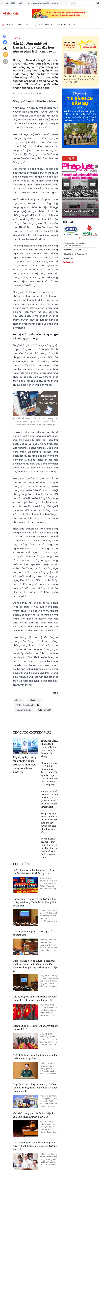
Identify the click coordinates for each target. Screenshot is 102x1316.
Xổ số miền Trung (75, 254)
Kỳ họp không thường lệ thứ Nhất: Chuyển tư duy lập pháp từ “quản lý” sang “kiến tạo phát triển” (49, 848)
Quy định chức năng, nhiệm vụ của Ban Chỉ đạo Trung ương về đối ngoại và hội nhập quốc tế (35, 1087)
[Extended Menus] (79, 24)
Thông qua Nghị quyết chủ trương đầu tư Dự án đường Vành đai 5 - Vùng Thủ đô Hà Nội (34, 902)
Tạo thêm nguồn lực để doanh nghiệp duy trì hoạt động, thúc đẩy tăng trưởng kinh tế (35, 1146)
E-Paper (69, 158)
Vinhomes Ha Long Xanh (72, 250)
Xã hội (72, 25)
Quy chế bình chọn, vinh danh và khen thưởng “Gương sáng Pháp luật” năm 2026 (79, 79)
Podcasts (49, 25)
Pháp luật (61, 25)
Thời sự (10, 25)
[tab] (79, 237)
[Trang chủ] (3, 25)
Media (29, 25)
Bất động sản (68, 258)
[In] (5, 61)
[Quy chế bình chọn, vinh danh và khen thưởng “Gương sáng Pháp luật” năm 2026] (80, 63)
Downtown (85, 243)
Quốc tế (38, 25)
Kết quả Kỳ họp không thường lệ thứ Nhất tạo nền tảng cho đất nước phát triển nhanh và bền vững (49, 822)
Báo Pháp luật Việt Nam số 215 (79, 211)
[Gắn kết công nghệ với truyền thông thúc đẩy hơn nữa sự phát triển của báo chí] (23, 13)
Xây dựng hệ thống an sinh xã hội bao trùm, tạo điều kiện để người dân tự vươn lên (24, 764)
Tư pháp (20, 25)
